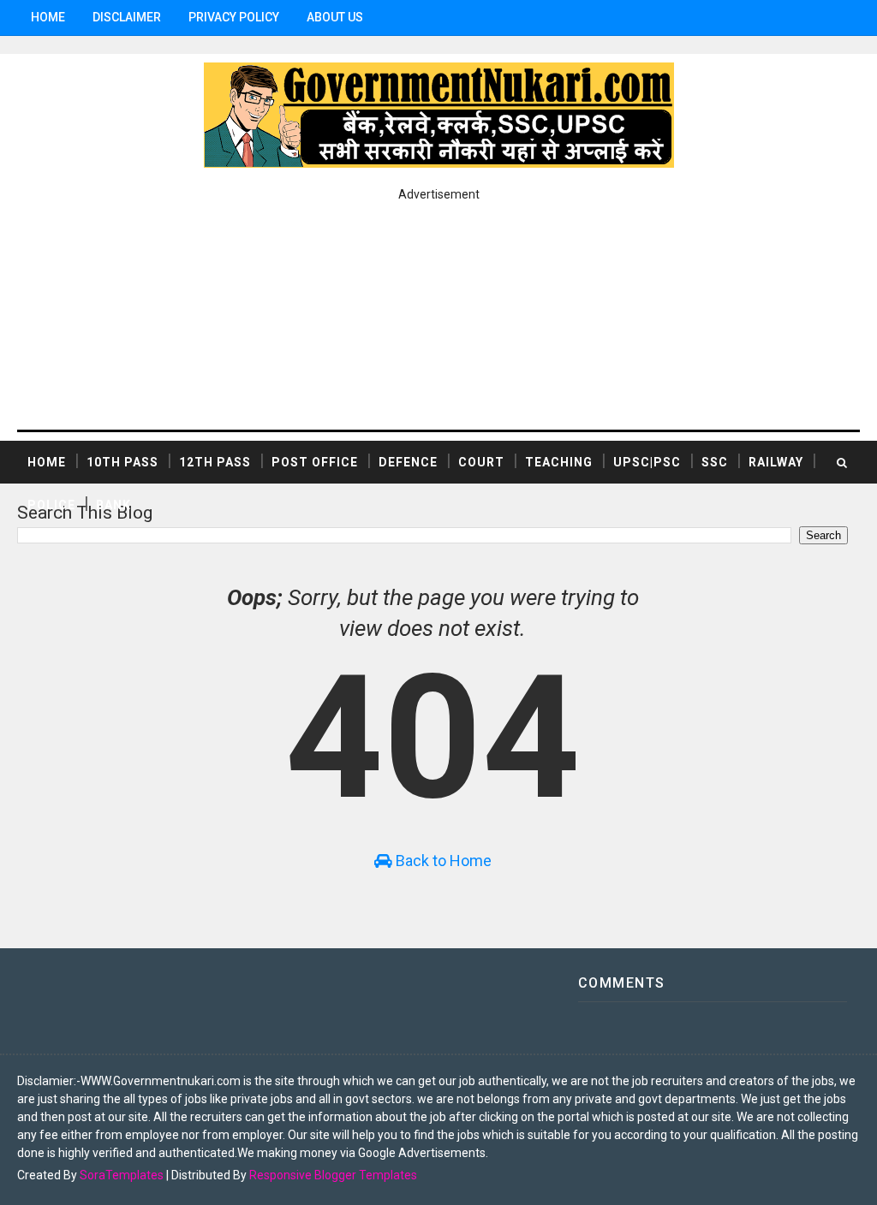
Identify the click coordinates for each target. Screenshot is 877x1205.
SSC (714, 462)
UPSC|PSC (647, 462)
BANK (113, 505)
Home (48, 17)
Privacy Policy (233, 17)
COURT (481, 462)
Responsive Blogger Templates (333, 1175)
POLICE (51, 505)
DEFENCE (408, 462)
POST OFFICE (314, 462)
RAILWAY (776, 462)
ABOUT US (335, 17)
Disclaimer (126, 17)
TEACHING (559, 462)
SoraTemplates (122, 1175)
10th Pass (122, 462)
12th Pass (215, 462)
